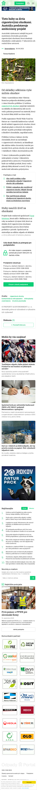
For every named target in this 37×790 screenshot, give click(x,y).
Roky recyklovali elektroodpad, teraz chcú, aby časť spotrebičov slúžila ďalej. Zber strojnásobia (20, 563)
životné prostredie (19, 301)
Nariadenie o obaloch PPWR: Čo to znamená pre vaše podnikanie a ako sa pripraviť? (19, 547)
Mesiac (31, 508)
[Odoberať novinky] (32, 578)
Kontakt (11, 776)
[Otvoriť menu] (33, 3)
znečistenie (6, 301)
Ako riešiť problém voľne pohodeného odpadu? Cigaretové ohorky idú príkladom (18, 180)
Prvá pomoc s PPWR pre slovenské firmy (14, 613)
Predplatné (20, 3)
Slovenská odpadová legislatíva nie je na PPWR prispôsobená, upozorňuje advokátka (19, 535)
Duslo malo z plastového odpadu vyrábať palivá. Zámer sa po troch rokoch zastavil (18, 518)
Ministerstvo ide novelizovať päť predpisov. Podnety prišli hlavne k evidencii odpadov (19, 552)
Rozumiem (29, 782)
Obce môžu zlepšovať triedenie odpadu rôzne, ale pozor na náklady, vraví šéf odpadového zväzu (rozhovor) (20, 541)
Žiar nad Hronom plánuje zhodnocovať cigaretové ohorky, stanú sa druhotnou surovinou (18, 198)
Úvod (4, 3)
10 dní (24, 508)
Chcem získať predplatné (18, 284)
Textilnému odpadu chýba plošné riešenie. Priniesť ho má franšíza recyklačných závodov (20, 558)
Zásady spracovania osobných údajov (13, 773)
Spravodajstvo (10, 49)
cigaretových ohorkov (10, 106)
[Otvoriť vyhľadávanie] (28, 3)
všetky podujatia (18, 629)
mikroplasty (28, 299)
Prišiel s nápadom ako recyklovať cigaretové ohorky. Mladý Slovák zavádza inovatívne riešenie (19, 189)
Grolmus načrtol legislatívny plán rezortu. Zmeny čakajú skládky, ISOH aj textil (19, 513)
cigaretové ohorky (17, 296)
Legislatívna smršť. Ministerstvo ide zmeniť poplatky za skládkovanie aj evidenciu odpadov (19, 524)
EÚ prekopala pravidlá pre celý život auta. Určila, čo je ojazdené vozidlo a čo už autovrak (20, 530)
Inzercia (4, 776)
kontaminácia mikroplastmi (12, 299)
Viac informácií (25, 788)
